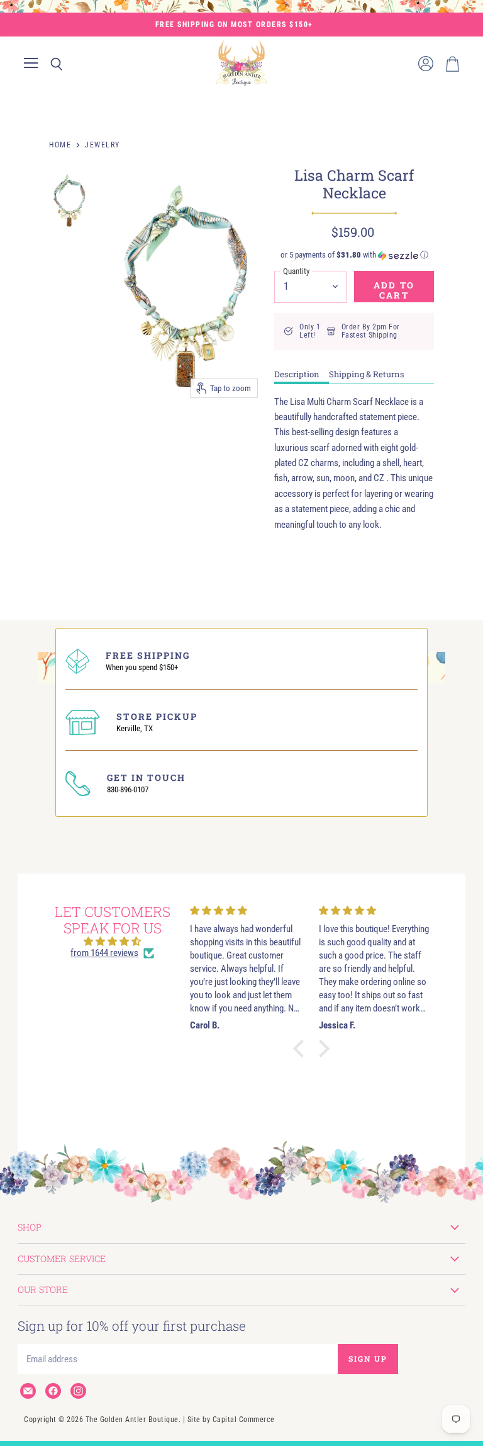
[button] (354, 255)
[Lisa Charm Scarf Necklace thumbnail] (69, 200)
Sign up (367, 1358)
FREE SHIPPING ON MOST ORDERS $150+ (234, 24)
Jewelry (102, 144)
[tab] (301, 375)
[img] (112, 941)
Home (60, 144)
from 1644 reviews (104, 953)
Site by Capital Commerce (231, 1419)
